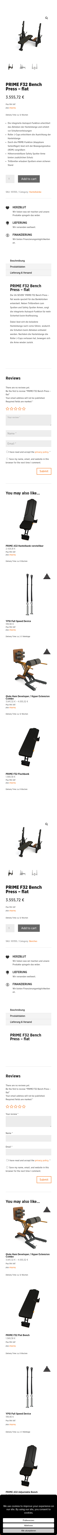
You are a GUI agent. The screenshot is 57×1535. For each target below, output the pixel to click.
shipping (12, 108)
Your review (12, 1114)
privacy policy (41, 452)
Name (9, 1133)
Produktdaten (17, 266)
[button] (46, 18)
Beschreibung (17, 260)
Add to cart (29, 179)
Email (9, 1147)
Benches (33, 941)
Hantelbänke (35, 192)
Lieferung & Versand (21, 272)
